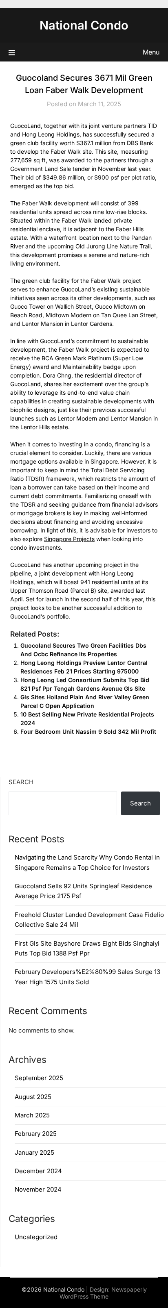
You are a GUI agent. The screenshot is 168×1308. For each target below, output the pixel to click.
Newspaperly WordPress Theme (103, 1293)
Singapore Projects (69, 538)
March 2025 (32, 1115)
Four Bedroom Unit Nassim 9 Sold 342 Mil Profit (88, 731)
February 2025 (36, 1133)
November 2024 (38, 1189)
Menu (151, 52)
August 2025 (33, 1097)
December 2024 (38, 1171)
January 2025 (34, 1152)
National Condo (84, 25)
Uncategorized (36, 1237)
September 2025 (39, 1078)
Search (21, 782)
